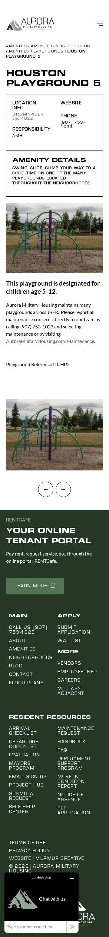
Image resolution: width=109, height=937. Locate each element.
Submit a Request (21, 796)
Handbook (72, 741)
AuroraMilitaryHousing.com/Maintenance (50, 341)
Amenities (17, 46)
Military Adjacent (71, 691)
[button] (63, 492)
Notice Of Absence (71, 797)
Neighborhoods (31, 657)
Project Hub (26, 785)
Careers (69, 680)
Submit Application (74, 630)
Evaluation (24, 754)
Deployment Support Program (74, 763)
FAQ (63, 750)
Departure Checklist (23, 744)
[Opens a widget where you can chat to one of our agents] (41, 902)
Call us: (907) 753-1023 (28, 630)
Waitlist (69, 640)
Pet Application (74, 810)
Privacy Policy (29, 850)
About (17, 640)
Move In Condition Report (71, 781)
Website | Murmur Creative (46, 858)
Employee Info (77, 671)
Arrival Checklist (23, 731)
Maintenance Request (76, 731)
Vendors (69, 663)
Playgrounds (47, 51)
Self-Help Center (22, 809)
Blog (15, 665)
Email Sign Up (28, 776)
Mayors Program (22, 766)
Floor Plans (26, 682)
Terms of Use (27, 842)
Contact (21, 674)
